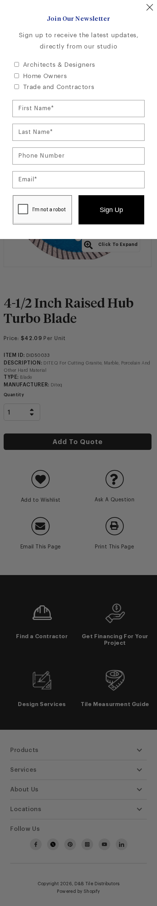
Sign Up (111, 209)
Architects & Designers (59, 65)
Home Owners (45, 76)
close (149, 7)
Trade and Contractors (59, 87)
